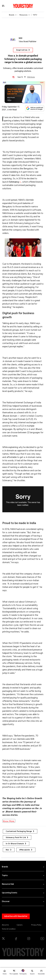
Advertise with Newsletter (15, 916)
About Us (5, 925)
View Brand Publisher (27, 41)
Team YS (20, 77)
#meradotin (24, 850)
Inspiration (21, 50)
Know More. (9, 821)
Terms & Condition (9, 929)
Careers (20, 925)
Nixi (7, 850)
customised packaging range (19, 831)
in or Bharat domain (15, 844)
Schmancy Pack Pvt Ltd (16, 837)
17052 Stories (31, 77)
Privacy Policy (36, 925)
